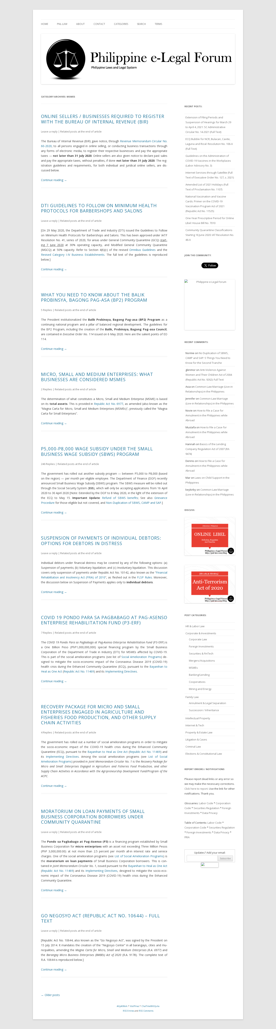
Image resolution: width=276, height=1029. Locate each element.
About (80, 24)
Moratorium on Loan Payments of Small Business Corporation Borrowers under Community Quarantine (93, 816)
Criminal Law (193, 746)
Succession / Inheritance (204, 710)
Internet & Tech (194, 725)
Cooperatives (197, 682)
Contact (99, 24)
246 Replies (48, 464)
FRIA (187, 837)
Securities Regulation (206, 808)
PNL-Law (62, 24)
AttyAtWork (122, 1006)
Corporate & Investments (200, 633)
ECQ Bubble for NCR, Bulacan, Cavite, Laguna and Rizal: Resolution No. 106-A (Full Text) (209, 144)
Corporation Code (195, 827)
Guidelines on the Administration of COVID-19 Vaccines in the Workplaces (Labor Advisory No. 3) (208, 160)
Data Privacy (210, 813)
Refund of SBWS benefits (120, 498)
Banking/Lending (199, 675)
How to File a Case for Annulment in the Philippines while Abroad (206, 415)
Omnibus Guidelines (142, 250)
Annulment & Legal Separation (207, 703)
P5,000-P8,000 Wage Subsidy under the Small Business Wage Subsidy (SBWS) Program (97, 451)
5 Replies (46, 310)
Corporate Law (198, 639)
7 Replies (46, 632)
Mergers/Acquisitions (202, 660)
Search (141, 24)
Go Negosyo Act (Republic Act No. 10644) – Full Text (100, 918)
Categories (121, 24)
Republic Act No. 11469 (79, 671)
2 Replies (46, 389)
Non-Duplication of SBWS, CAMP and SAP (133, 503)
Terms (158, 24)
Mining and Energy (200, 689)
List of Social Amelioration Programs (139, 856)
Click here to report (196, 788)
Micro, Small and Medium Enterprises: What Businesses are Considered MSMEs (97, 376)
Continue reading (54, 180)
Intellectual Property (197, 718)
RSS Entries (128, 1010)
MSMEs (193, 667)
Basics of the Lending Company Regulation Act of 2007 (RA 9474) (207, 449)
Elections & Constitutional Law (203, 753)
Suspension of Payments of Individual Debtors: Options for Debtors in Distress (101, 540)
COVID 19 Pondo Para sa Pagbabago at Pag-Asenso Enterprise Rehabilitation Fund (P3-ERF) (104, 620)
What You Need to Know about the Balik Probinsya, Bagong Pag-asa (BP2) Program (94, 297)
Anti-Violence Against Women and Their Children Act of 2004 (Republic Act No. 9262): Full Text (208, 374)
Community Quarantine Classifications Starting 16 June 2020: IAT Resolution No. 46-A (209, 235)
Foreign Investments (201, 646)
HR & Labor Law (194, 626)
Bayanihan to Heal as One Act (107, 752)
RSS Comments (146, 1010)
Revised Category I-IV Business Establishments (72, 255)
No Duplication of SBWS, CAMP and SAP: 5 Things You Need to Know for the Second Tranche (207, 358)
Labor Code (206, 803)
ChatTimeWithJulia (150, 1006)
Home (44, 24)
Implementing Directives (121, 671)
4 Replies (46, 732)
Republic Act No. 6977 (108, 404)
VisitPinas (134, 1006)
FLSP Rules (144, 577)
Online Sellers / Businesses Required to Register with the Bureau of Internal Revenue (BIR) (102, 118)
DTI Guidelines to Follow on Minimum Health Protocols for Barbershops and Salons (99, 208)
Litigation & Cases (196, 739)
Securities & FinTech (201, 653)
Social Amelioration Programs (141, 657)
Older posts (50, 995)
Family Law (192, 697)
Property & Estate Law (198, 732)
